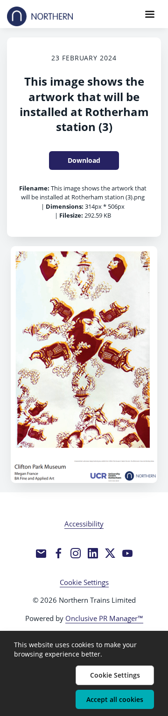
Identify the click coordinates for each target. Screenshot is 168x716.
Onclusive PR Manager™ (104, 618)
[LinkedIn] (93, 553)
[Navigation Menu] (150, 14)
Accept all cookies (114, 699)
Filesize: (71, 215)
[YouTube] (127, 553)
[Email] (41, 553)
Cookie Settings (84, 582)
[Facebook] (58, 553)
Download (84, 160)
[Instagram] (75, 553)
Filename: (34, 188)
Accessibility (84, 523)
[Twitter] (110, 553)
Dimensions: (65, 206)
